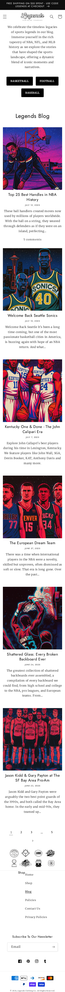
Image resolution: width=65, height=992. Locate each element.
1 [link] (11, 832)
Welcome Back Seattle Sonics (32, 315)
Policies (30, 900)
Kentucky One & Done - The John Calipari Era (32, 429)
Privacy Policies (36, 917)
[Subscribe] (53, 947)
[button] (5, 16)
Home (29, 874)
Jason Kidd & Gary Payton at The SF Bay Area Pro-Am (32, 778)
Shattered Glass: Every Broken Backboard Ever (32, 657)
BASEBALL (32, 92)
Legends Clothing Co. (27, 991)
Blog (28, 891)
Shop (28, 883)
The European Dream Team (32, 543)
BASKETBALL (19, 81)
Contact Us (32, 908)
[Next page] (32, 841)
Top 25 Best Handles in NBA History (32, 197)
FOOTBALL (47, 81)
